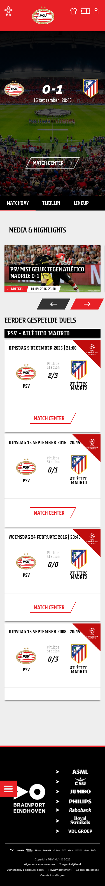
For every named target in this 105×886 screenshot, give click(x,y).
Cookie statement (87, 869)
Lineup (81, 203)
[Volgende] (87, 304)
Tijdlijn (51, 203)
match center (49, 418)
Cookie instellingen (52, 875)
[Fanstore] (73, 11)
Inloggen (96, 11)
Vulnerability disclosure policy (25, 869)
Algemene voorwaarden (39, 864)
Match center (48, 163)
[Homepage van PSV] (43, 15)
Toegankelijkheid (70, 864)
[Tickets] (85, 11)
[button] (8, 789)
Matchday (18, 203)
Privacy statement (59, 869)
